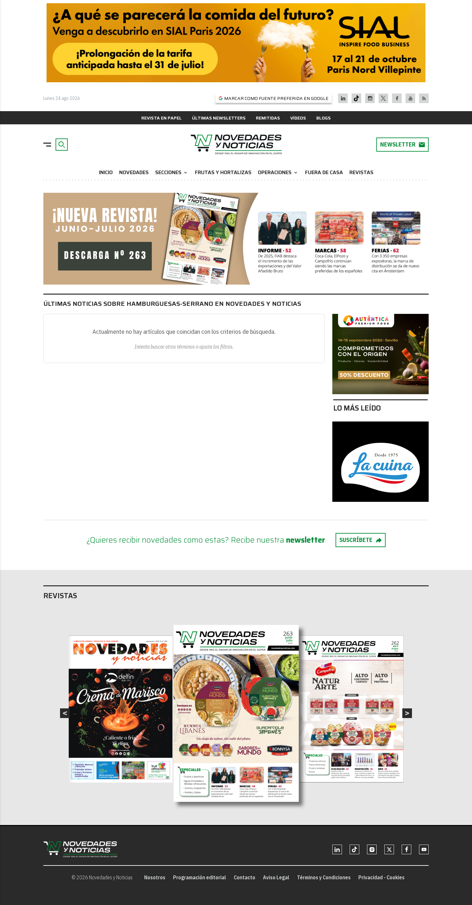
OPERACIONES (278, 172)
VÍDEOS (298, 117)
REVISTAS (361, 172)
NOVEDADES (134, 172)
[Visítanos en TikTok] (356, 98)
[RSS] (424, 98)
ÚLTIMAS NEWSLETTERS (219, 117)
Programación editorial (199, 877)
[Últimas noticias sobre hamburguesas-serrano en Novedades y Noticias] (236, 145)
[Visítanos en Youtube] (410, 98)
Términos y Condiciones (324, 877)
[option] (236, 713)
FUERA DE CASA (324, 172)
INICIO (106, 172)
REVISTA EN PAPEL (161, 117)
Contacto (244, 877)
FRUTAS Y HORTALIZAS (223, 172)
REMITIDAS (268, 117)
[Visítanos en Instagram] (370, 98)
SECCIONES (171, 172)
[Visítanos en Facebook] (397, 98)
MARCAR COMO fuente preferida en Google (276, 98)
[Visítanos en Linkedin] (343, 98)
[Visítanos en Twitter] (383, 98)
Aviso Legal (276, 877)
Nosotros (154, 877)
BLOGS (323, 117)
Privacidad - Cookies (381, 877)
